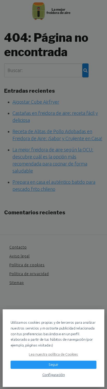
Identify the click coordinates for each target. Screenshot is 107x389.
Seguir (53, 365)
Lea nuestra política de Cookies (53, 354)
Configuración (53, 375)
